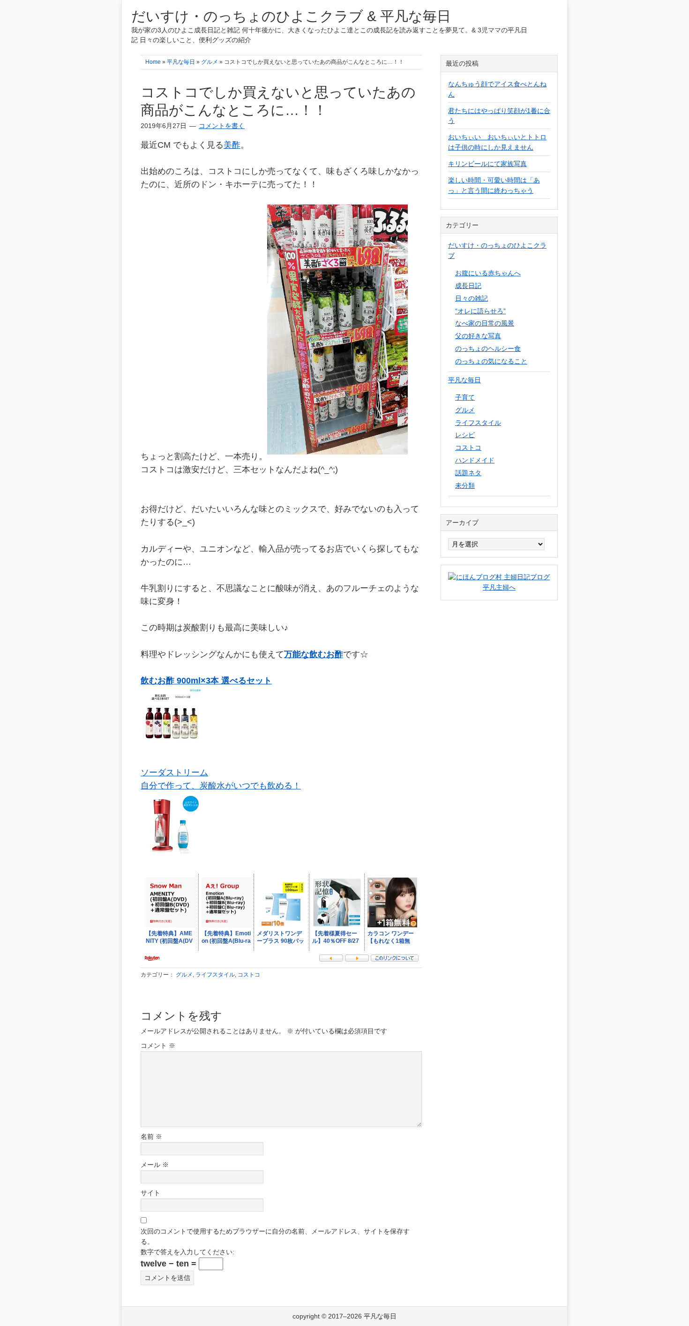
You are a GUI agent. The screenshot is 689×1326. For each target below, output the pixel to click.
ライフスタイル (215, 974)
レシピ (465, 435)
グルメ (184, 974)
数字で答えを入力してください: (187, 1252)
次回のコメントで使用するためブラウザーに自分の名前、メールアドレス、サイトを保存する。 (275, 1236)
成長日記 (468, 285)
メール (155, 1164)
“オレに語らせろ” (480, 311)
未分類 (465, 485)
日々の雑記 (471, 298)
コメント (158, 1045)
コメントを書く (222, 125)
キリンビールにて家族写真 (487, 163)
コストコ (249, 974)
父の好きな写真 (478, 336)
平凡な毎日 (464, 380)
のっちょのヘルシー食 (488, 348)
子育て (465, 397)
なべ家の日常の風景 (484, 323)
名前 (151, 1136)
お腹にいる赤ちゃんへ (488, 273)
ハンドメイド (474, 460)
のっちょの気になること (491, 361)
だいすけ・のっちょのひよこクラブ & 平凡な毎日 (291, 16)
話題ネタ (468, 473)
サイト (150, 1193)
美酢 (232, 145)
